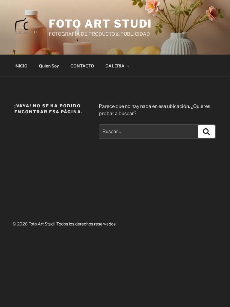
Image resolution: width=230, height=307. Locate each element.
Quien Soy (49, 65)
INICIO (21, 65)
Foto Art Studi (100, 23)
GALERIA (115, 65)
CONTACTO (82, 65)
